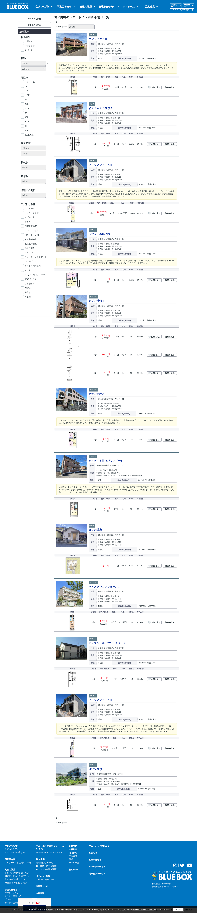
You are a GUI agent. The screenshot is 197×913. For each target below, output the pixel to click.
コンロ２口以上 (32, 230)
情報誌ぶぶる (42, 886)
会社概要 (187, 6)
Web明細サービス (97, 866)
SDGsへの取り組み (181, 10)
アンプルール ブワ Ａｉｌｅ (107, 643)
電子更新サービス (97, 873)
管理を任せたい (107, 6)
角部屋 (28, 297)
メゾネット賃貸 (43, 876)
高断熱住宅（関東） (45, 862)
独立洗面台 (30, 248)
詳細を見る (170, 87)
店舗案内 (174, 6)
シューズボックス (33, 261)
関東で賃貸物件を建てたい (17, 876)
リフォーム (129, 6)
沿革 (71, 859)
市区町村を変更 (34, 19)
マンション (30, 46)
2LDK (27, 108)
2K (26, 99)
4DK (27, 130)
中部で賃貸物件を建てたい (17, 873)
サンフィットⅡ (98, 38)
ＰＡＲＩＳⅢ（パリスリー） (106, 460)
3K (26, 113)
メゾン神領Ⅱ (97, 300)
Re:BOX (39, 849)
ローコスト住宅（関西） (47, 869)
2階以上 (28, 288)
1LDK (27, 95)
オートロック (31, 270)
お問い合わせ (95, 860)
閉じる (178, 910)
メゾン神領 (95, 769)
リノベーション (32, 213)
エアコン (29, 252)
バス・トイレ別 (32, 235)
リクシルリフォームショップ (49, 852)
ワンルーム (30, 82)
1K (26, 86)
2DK (27, 104)
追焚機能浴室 (31, 239)
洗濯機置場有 (31, 226)
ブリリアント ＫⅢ (101, 164)
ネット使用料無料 (33, 266)
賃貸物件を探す (12, 849)
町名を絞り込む (34, 25)
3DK (27, 117)
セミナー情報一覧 (13, 896)
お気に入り (156, 87)
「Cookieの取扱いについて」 (143, 910)
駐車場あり (30, 283)
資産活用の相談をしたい (16, 883)
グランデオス (97, 393)
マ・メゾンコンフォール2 (104, 586)
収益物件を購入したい (15, 879)
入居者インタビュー (45, 879)
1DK (27, 91)
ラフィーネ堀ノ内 (99, 234)
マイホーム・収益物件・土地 (18, 862)
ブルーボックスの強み (15, 899)
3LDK (27, 121)
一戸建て (29, 41)
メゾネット (30, 217)
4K (26, 126)
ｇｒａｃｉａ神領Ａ (101, 108)
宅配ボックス (31, 279)
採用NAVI (73, 869)
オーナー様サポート (14, 903)
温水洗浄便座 (31, 244)
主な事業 (73, 856)
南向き (28, 292)
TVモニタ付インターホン (36, 275)
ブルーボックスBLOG (99, 846)
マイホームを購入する (15, 852)
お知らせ (93, 853)
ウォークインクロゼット (36, 257)
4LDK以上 (29, 135)
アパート (29, 50)
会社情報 (73, 853)
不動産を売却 (64, 6)
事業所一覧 (74, 862)
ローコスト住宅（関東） (47, 866)
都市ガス (29, 221)
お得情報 (40, 893)
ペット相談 (30, 208)
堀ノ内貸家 (95, 529)
